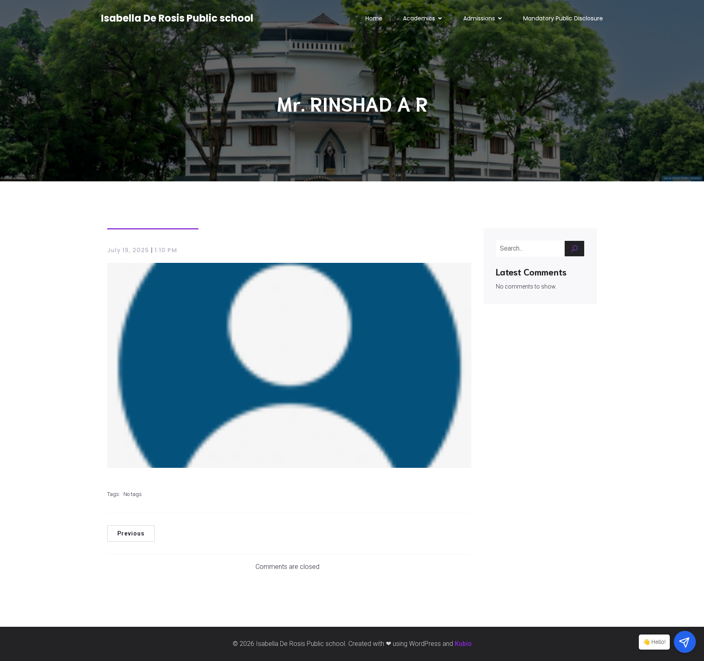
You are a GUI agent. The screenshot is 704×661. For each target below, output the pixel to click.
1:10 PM (165, 250)
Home (374, 18)
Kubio (463, 644)
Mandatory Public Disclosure (563, 18)
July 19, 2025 (128, 250)
